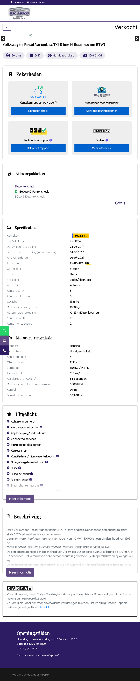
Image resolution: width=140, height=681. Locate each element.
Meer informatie (102, 148)
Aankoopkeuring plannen (101, 110)
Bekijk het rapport (38, 148)
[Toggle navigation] (127, 13)
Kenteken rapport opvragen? (38, 102)
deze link (44, 607)
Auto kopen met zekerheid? (102, 103)
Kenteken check (38, 110)
